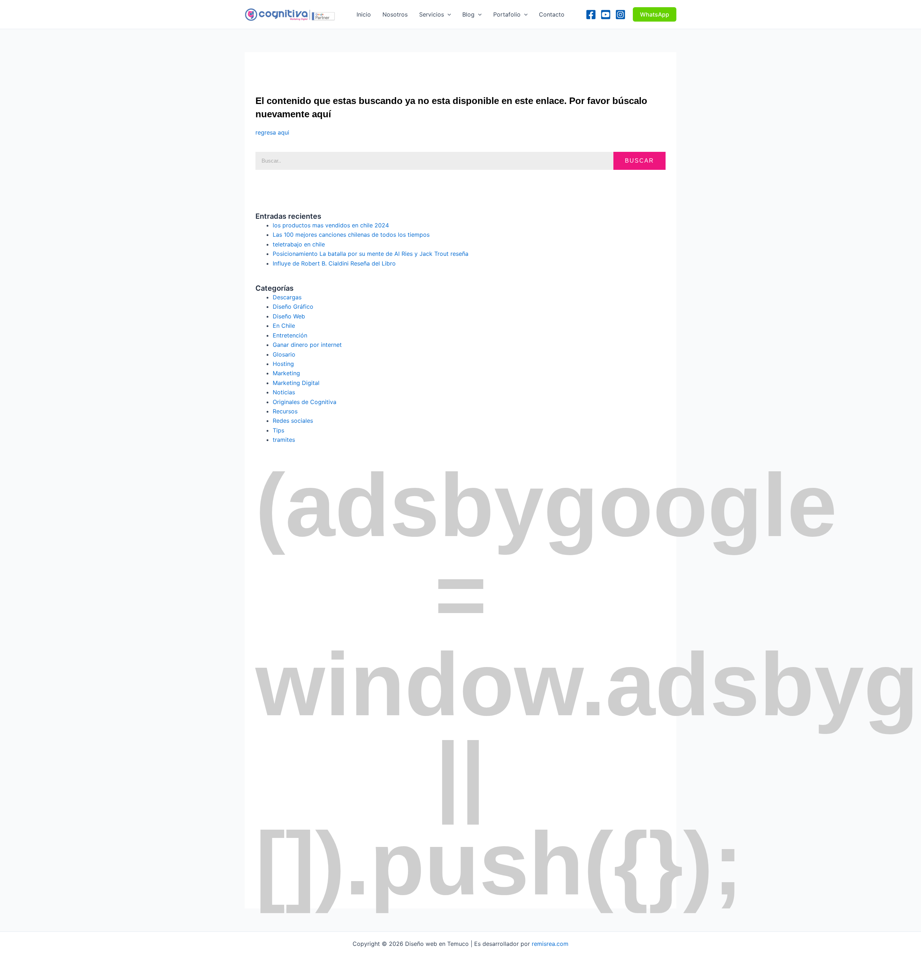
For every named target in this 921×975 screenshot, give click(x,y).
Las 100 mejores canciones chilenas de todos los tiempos (351, 234)
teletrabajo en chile (299, 244)
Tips (278, 430)
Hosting (283, 363)
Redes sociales (293, 420)
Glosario (284, 354)
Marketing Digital (296, 382)
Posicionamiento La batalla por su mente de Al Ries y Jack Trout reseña (370, 253)
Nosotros (395, 14)
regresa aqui (272, 132)
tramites (284, 439)
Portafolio (507, 14)
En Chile (284, 325)
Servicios (431, 14)
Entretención (290, 335)
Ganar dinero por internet (307, 344)
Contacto (551, 14)
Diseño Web (289, 316)
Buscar (639, 161)
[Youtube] (605, 14)
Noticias (284, 392)
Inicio (364, 14)
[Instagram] (620, 14)
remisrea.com (550, 943)
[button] (447, 14)
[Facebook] (591, 14)
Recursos (285, 411)
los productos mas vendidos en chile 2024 (331, 225)
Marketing (286, 373)
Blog (468, 14)
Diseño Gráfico (293, 306)
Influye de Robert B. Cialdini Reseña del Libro (334, 263)
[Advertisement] (386, 68)
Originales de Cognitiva (304, 401)
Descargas (287, 297)
